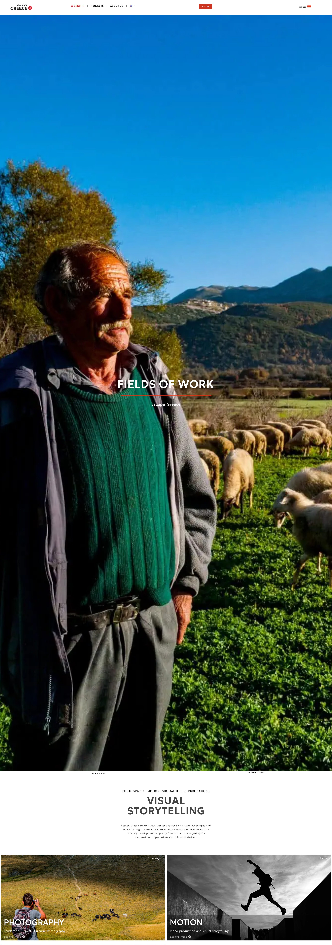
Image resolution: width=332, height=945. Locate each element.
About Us (116, 5)
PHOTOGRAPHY (34, 922)
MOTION (186, 922)
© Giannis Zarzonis (256, 772)
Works (76, 5)
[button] (296, 7)
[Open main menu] (309, 6)
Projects (97, 5)
